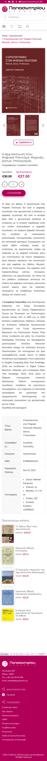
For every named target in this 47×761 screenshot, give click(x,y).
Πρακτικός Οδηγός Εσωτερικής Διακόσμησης (29, 592)
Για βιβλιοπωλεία (9, 728)
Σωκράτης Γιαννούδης (27, 165)
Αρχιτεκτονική (16, 36)
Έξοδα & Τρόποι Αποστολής (13, 736)
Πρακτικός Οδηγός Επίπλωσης (25, 549)
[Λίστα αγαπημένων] (12, 26)
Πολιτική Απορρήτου (10, 715)
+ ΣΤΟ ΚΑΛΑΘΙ (14, 193)
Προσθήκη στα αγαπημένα (14, 408)
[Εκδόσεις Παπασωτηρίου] (23, 8)
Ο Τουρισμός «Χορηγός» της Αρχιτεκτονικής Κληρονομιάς (30, 570)
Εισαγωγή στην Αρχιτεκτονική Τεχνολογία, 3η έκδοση (29, 613)
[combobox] (23, 17)
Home (5, 36)
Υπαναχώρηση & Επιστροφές (14, 740)
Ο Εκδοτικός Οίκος (9, 707)
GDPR (4, 719)
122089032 (28, 510)
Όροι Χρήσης (7, 711)
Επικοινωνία (7, 732)
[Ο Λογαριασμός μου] (27, 26)
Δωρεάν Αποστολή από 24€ (31, 2)
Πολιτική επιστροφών (10, 723)
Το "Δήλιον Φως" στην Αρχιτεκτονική (26, 527)
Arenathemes (38, 755)
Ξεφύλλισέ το (25, 142)
